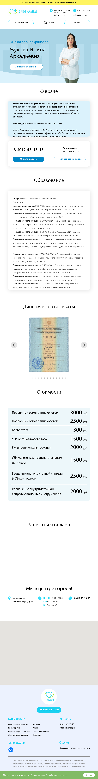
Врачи (35, 728)
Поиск (51, 23)
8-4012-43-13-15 (67, 724)
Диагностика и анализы (18, 735)
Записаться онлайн (41, 732)
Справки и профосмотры (19, 732)
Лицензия (37, 735)
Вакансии (36, 724)
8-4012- (83, 11)
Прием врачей (14, 728)
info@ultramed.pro (80, 15)
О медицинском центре (18, 724)
